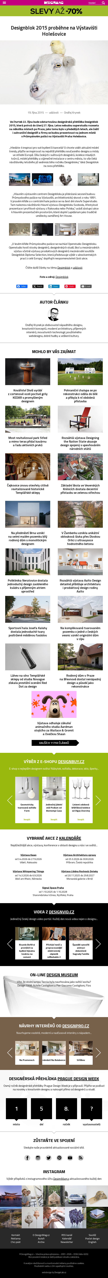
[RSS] (81, 1158)
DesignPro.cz (75, 1026)
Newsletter (67, 1242)
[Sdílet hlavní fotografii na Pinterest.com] (70, 286)
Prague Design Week (78, 1078)
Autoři (41, 1238)
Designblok (63, 267)
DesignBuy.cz (71, 761)
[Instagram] (38, 1158)
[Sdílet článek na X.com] (38, 286)
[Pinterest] (59, 1158)
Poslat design (92, 1238)
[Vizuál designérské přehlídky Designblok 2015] (54, 72)
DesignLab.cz (60, 1272)
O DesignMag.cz (41, 1235)
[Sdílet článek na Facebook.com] (22, 286)
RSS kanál (66, 1235)
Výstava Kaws (28, 855)
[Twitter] (49, 1158)
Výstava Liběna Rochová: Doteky (79, 871)
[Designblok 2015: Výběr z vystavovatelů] (42, 179)
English (92, 1242)
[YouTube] (70, 1158)
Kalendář (67, 1238)
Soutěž (92, 1235)
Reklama (15, 1238)
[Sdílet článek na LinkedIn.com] (54, 286)
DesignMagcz (61, 1178)
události (77, 267)
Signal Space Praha (53, 888)
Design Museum (62, 975)
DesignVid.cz (61, 912)
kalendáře (70, 838)
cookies (80, 1263)
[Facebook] (27, 1158)
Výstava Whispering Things (28, 871)
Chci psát (16, 1242)
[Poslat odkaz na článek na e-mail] (86, 286)
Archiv (41, 1242)
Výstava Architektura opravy (79, 855)
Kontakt (15, 1235)
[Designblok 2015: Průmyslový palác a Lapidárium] (19, 179)
